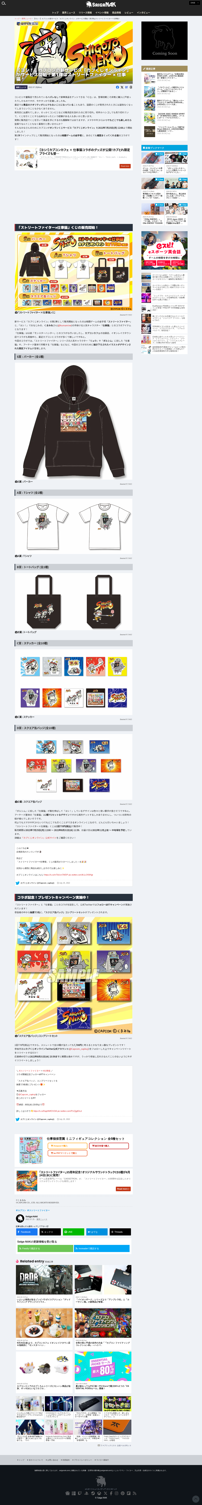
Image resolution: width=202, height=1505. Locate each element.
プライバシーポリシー (83, 1460)
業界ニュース (68, 12)
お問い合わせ (52, 1460)
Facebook (26, 1231)
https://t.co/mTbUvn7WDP (56, 875)
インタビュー (143, 12)
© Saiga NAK (101, 1498)
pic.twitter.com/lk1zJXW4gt (81, 875)
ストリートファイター (39, 1210)
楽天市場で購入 (102, 1146)
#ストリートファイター (30, 1071)
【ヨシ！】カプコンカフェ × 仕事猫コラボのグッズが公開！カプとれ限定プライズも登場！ (74, 158)
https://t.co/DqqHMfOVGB (45, 1111)
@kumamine (64, 325)
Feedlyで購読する (31, 1248)
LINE (70, 1231)
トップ (55, 12)
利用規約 (66, 1460)
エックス (48, 1231)
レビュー (128, 12)
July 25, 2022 (64, 883)
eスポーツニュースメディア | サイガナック (101, 1489)
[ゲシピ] (164, 268)
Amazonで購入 (61, 1146)
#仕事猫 (46, 1071)
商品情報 (116, 12)
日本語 (193, 3)
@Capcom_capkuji (79, 1049)
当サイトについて (36, 1460)
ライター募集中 (102, 1460)
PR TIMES (128, 315)
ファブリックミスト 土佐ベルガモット (115, 1445)
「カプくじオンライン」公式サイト (38, 837)
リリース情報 (85, 12)
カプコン (22, 1210)
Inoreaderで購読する (89, 1248)
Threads (118, 1231)
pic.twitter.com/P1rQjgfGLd (69, 1111)
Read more (122, 1189)
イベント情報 (102, 12)
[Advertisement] (74, 200)
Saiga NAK (101, 4)
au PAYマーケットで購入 (65, 1153)
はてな (93, 1232)
